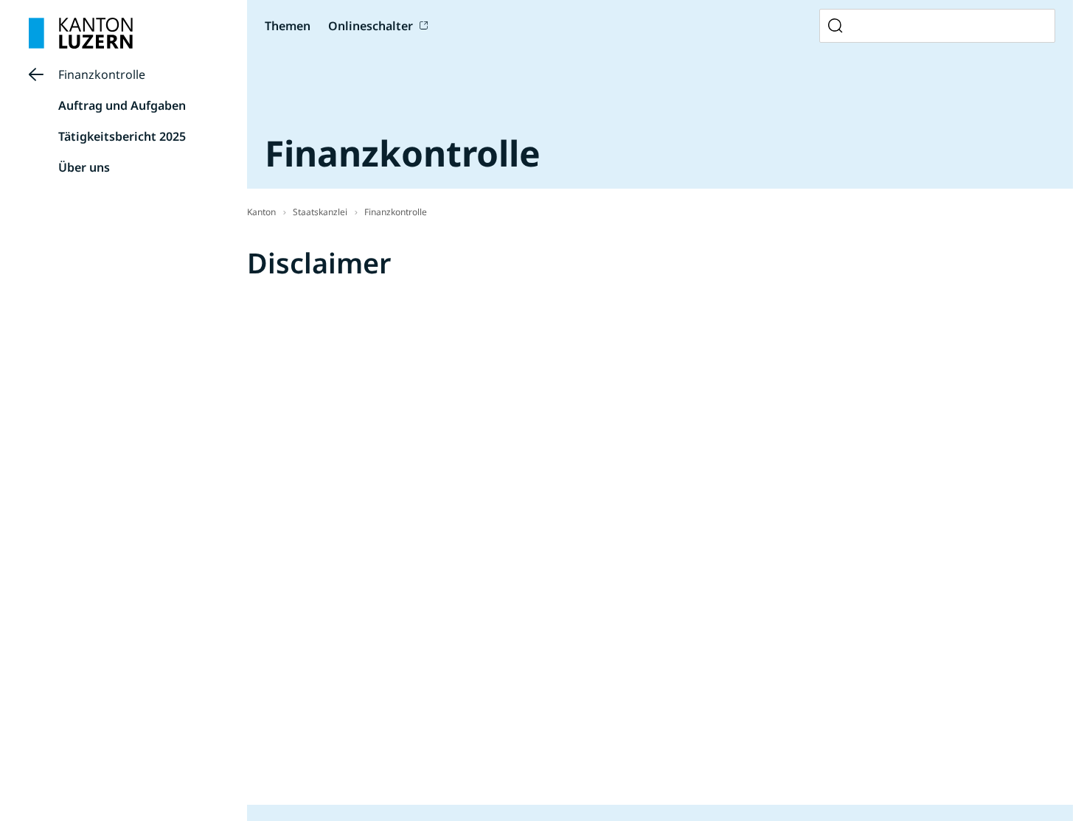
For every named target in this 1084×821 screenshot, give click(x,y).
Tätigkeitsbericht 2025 (122, 136)
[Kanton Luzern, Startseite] (81, 33)
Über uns (84, 167)
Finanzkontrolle (101, 74)
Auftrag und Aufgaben (122, 105)
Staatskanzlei (320, 212)
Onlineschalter (370, 26)
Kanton (261, 212)
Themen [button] (287, 26)
